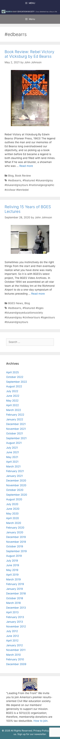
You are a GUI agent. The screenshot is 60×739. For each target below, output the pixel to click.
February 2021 (15, 471)
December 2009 (16, 664)
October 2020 (14, 489)
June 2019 (12, 565)
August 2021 (14, 442)
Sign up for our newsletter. (31, 734)
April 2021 (12, 461)
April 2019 (12, 574)
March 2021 (13, 466)
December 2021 (16, 424)
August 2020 (14, 499)
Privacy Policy (40, 730)
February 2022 (15, 414)
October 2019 (14, 546)
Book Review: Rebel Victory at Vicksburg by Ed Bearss (29, 54)
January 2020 (14, 532)
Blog (11, 175)
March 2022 (13, 410)
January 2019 (14, 588)
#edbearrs (14, 180)
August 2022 (14, 386)
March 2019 (13, 579)
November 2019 (16, 541)
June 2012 (12, 635)
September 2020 (16, 494)
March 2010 (13, 654)
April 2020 (12, 518)
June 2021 (12, 452)
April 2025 (12, 372)
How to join (41, 720)
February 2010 (15, 659)
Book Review (23, 175)
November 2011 (16, 650)
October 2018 (14, 598)
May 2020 (12, 513)
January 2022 (14, 419)
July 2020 (12, 504)
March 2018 (13, 602)
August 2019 (14, 555)
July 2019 (12, 560)
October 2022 (14, 377)
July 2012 (12, 631)
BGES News (15, 303)
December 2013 (16, 607)
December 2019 (16, 537)
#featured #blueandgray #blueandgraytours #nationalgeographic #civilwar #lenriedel (29, 185)
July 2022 (12, 391)
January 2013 (14, 621)
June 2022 (12, 395)
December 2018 (16, 593)
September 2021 (16, 438)
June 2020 (12, 508)
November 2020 (16, 485)
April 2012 (12, 640)
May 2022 (12, 400)
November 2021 (16, 428)
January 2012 (14, 645)
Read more (26, 165)
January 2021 (14, 475)
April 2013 (12, 612)
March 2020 (13, 523)
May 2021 (12, 457)
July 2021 (12, 447)
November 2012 (16, 626)
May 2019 (12, 570)
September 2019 (16, 551)
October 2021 (14, 433)
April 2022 (12, 405)
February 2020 (15, 527)
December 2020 (16, 480)
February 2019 (15, 584)
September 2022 (16, 381)
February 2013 (15, 617)
